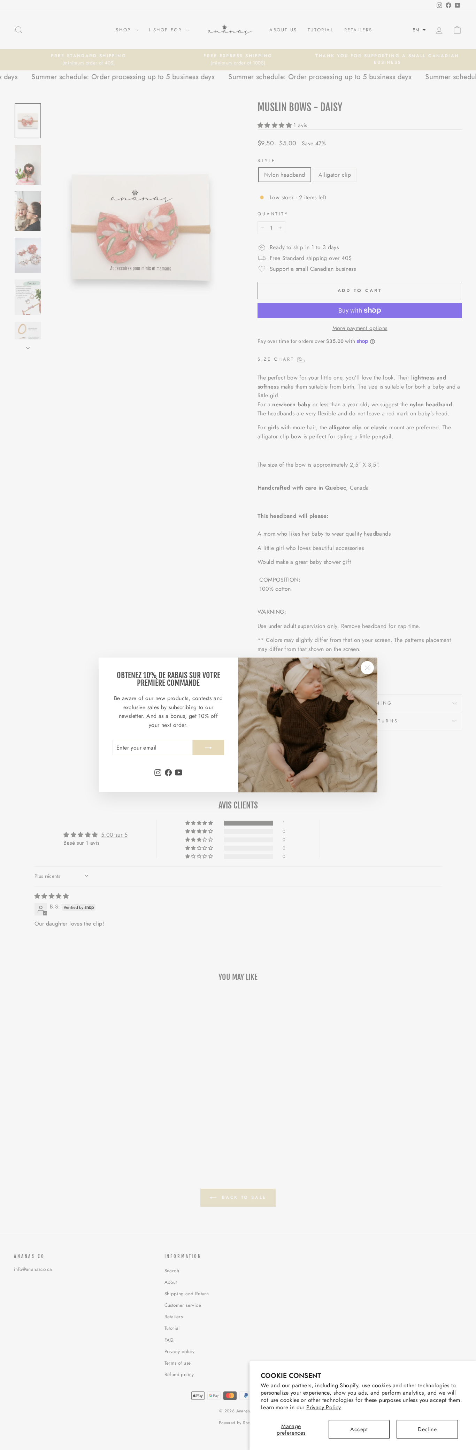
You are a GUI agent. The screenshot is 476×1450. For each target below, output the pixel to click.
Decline (427, 1429)
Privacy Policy (323, 1407)
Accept (359, 1429)
